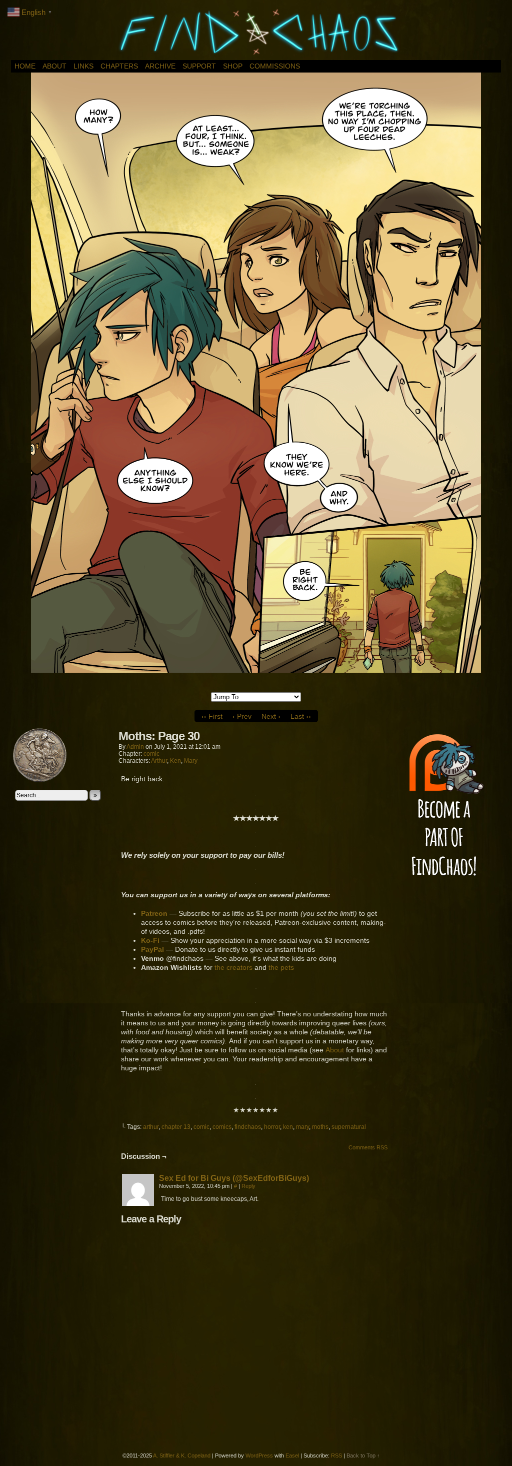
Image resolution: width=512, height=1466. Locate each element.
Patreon (154, 913)
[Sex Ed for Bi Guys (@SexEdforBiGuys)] (138, 1203)
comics (222, 1126)
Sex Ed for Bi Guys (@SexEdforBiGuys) (234, 1178)
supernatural (349, 1126)
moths (320, 1126)
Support (199, 66)
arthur (150, 1126)
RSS (336, 1455)
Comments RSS (368, 1147)
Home (25, 66)
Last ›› (300, 716)
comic (152, 753)
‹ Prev (242, 716)
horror (272, 1126)
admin (135, 746)
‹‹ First (212, 716)
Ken (175, 760)
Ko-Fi (150, 940)
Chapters (119, 66)
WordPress (259, 1455)
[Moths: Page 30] (256, 670)
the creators (233, 967)
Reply (249, 1186)
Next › (271, 716)
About (54, 66)
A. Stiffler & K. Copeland (181, 1455)
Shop (232, 66)
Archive (160, 66)
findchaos (247, 1126)
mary (302, 1126)
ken (288, 1126)
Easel (292, 1455)
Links (84, 66)
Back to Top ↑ (363, 1455)
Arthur (159, 760)
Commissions (275, 66)
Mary (191, 760)
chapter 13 (176, 1126)
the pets (281, 967)
